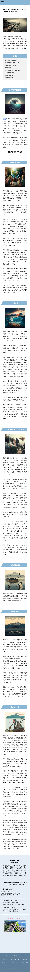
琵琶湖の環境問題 (11, 60)
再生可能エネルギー (12, 65)
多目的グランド (5, 962)
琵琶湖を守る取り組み (12, 62)
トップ (5, 955)
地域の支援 (9, 77)
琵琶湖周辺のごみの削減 (13, 70)
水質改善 (9, 67)
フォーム (25, 955)
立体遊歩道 (5, 959)
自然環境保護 (10, 72)
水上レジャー (25, 962)
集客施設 (25, 959)
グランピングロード (15, 962)
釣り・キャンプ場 (15, 959)
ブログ (15, 955)
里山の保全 (9, 75)
